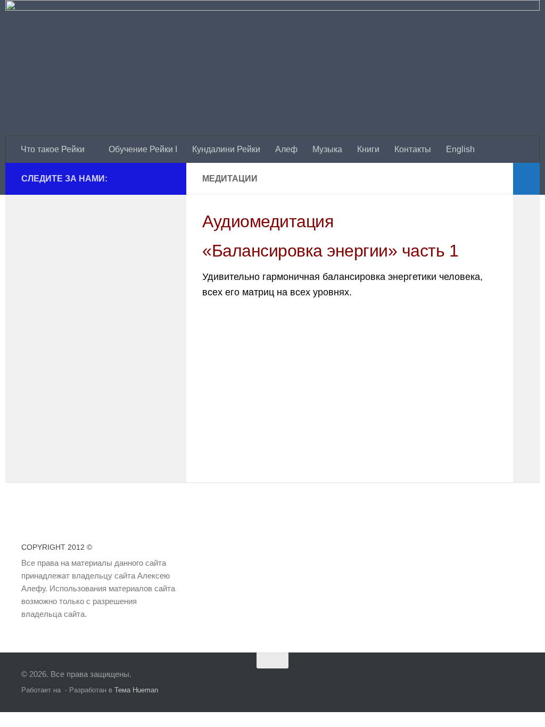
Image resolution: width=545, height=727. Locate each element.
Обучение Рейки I (143, 149)
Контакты (412, 149)
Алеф (286, 149)
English (460, 149)
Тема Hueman (136, 690)
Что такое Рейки (53, 149)
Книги (368, 149)
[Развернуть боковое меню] (526, 179)
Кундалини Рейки (226, 149)
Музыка (327, 149)
